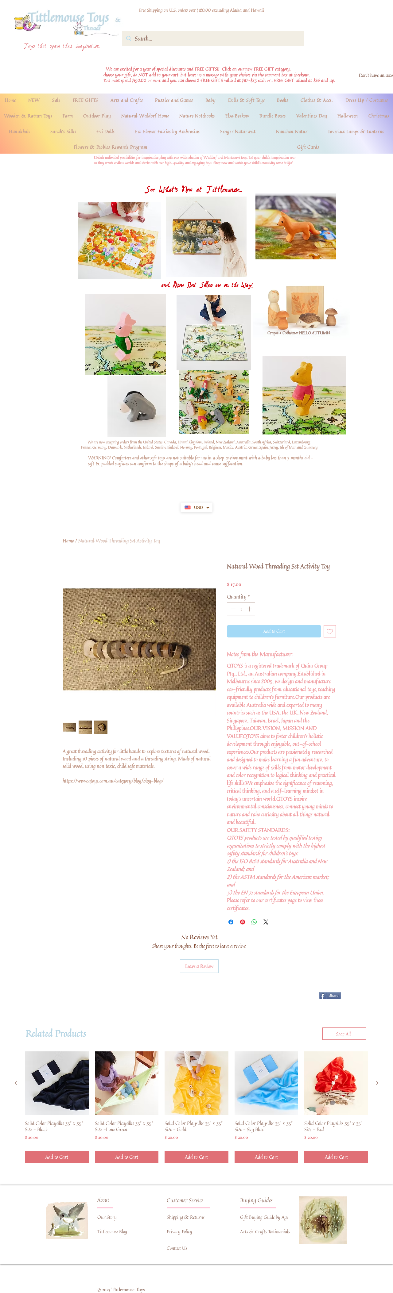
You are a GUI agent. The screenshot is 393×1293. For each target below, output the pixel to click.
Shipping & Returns (185, 1217)
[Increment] (250, 609)
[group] (196, 1107)
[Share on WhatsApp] (254, 922)
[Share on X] (266, 922)
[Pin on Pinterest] (242, 922)
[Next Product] (377, 1083)
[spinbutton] (241, 609)
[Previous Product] (16, 1083)
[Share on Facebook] (231, 922)
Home (68, 540)
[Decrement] (232, 609)
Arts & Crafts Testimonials (265, 1231)
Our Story (107, 1217)
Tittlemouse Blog (112, 1231)
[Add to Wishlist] (330, 631)
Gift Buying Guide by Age (264, 1217)
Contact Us (177, 1248)
